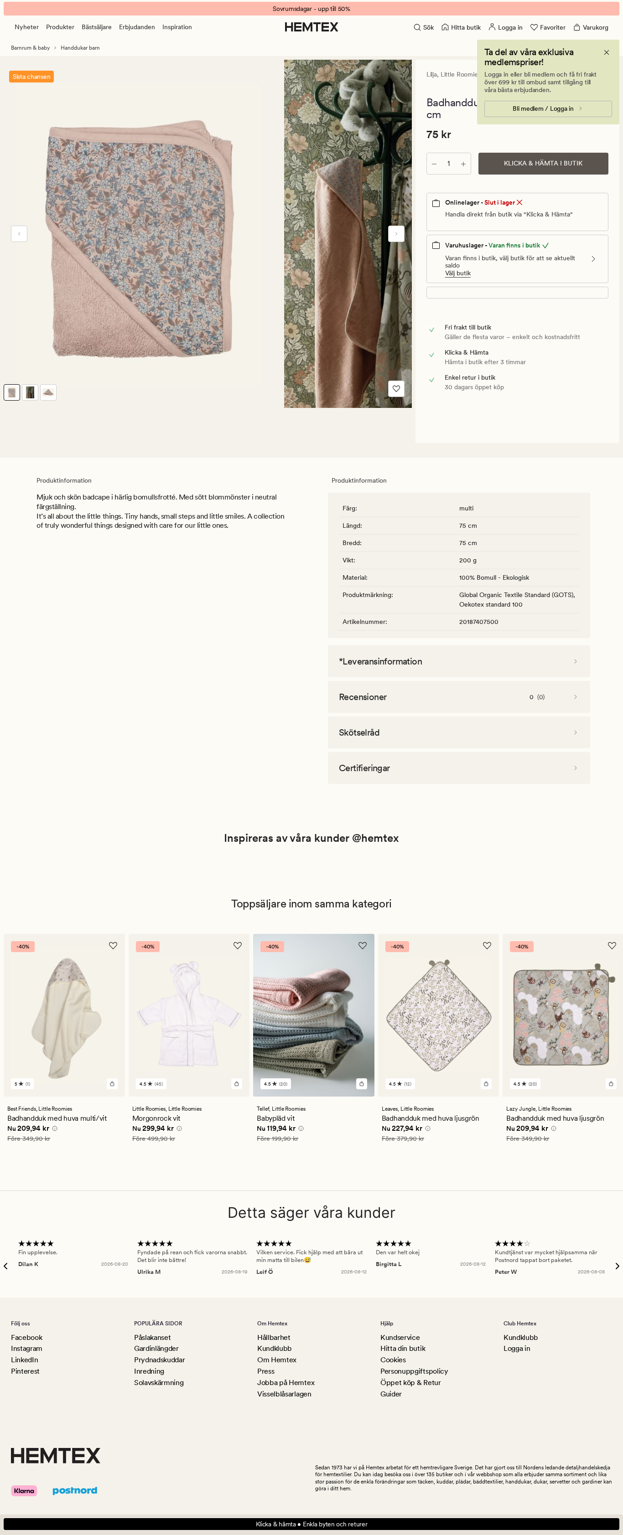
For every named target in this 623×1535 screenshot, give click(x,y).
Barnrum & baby (30, 48)
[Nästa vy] (396, 234)
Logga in (517, 1348)
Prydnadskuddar (159, 1359)
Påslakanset (152, 1337)
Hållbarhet (274, 1337)
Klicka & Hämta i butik (543, 163)
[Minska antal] (434, 163)
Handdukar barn (80, 48)
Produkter (60, 27)
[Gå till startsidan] (311, 26)
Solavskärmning (159, 1382)
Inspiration (177, 27)
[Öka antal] (463, 163)
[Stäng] (606, 52)
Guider (391, 1394)
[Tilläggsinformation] (53, 1130)
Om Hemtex (276, 1359)
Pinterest (25, 1371)
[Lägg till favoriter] (396, 389)
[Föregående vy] (19, 234)
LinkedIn (24, 1359)
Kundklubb (274, 1348)
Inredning (149, 1371)
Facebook (26, 1337)
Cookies (393, 1359)
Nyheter (27, 27)
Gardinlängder (156, 1348)
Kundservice (400, 1337)
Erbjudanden (137, 27)
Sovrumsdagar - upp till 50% (311, 8)
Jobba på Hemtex (285, 1382)
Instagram (26, 1348)
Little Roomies (461, 74)
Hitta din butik (402, 1348)
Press (265, 1371)
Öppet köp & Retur (410, 1382)
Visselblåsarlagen (284, 1394)
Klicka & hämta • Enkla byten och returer (312, 1524)
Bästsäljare (97, 27)
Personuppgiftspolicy (414, 1371)
